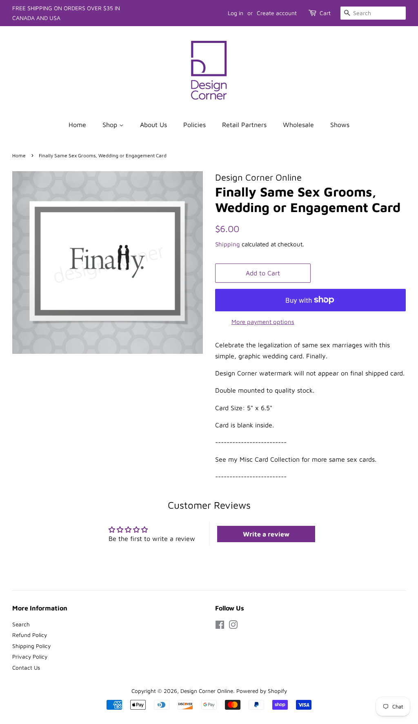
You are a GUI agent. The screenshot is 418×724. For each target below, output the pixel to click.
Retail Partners (244, 124)
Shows (339, 124)
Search (21, 624)
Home (77, 124)
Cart (325, 12)
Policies (194, 124)
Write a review (266, 534)
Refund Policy (29, 635)
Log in (235, 12)
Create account (277, 12)
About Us (153, 124)
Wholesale (298, 124)
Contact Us (26, 667)
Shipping (227, 244)
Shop (110, 124)
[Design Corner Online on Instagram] (233, 626)
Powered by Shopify (261, 691)
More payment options (262, 321)
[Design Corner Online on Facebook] (220, 626)
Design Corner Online (206, 691)
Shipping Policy (31, 646)
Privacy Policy (29, 656)
